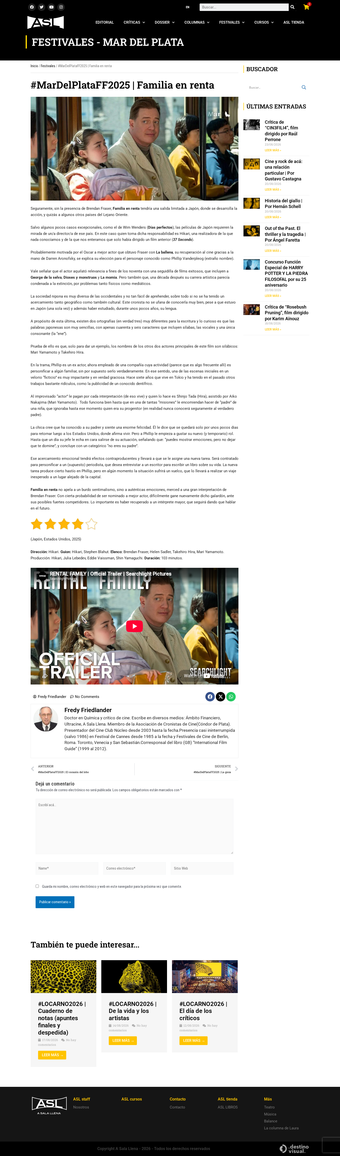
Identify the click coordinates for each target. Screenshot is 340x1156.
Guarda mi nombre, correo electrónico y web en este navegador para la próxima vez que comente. (112, 886)
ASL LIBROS (228, 1107)
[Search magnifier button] (303, 87)
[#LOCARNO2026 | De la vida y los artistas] (134, 976)
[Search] (292, 7)
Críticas (132, 22)
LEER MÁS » (273, 150)
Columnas (194, 22)
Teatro (269, 1107)
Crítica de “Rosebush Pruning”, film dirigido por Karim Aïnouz (286, 312)
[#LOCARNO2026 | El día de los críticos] (205, 976)
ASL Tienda (293, 22)
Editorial (105, 22)
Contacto (177, 1107)
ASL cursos (131, 1099)
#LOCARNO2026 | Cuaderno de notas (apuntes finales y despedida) (62, 1018)
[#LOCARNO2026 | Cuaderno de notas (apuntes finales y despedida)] (63, 976)
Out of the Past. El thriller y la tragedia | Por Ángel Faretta (285, 234)
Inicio (34, 66)
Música (270, 1114)
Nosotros (81, 1107)
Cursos (261, 22)
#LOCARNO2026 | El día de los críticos (203, 1011)
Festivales (229, 22)
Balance (270, 1121)
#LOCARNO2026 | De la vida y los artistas (133, 1011)
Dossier (162, 22)
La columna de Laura (281, 1128)
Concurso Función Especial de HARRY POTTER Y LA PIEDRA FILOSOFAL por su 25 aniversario (286, 273)
